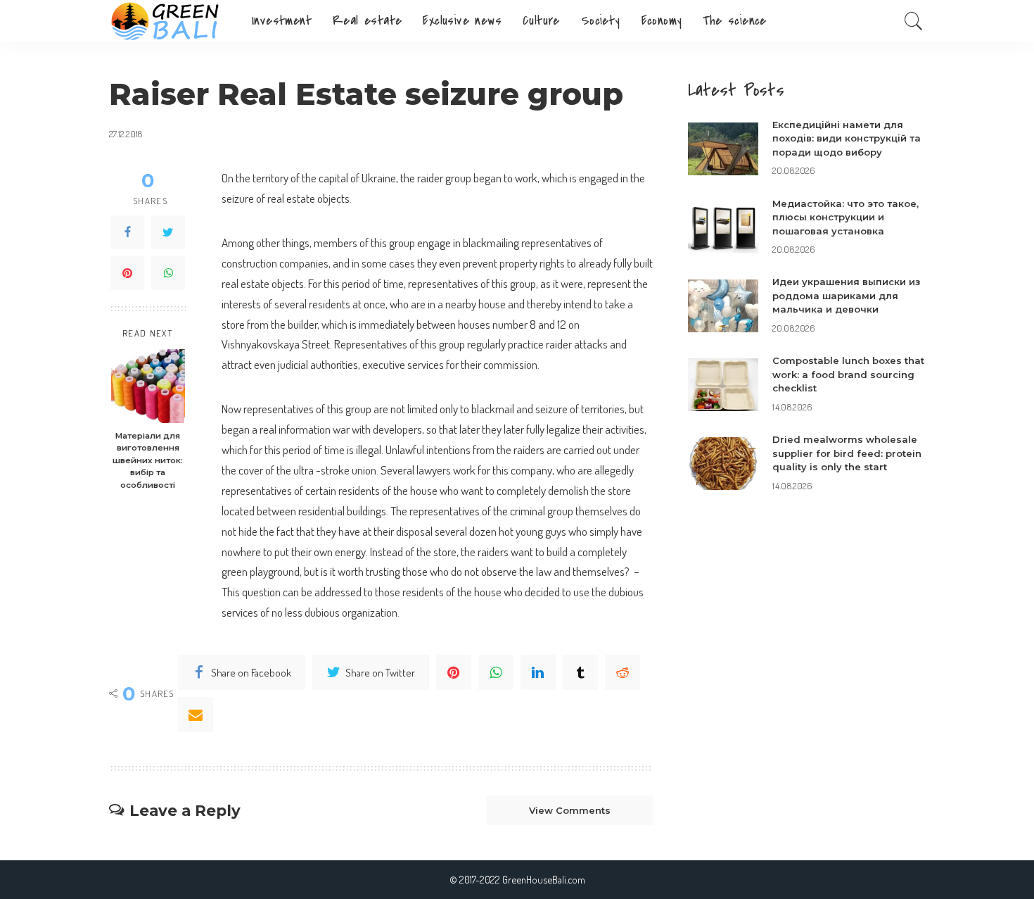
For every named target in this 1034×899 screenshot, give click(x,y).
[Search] (913, 21)
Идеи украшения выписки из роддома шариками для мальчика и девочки (846, 295)
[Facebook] (127, 232)
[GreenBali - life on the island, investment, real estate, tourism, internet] (170, 21)
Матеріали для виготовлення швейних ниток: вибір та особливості (148, 460)
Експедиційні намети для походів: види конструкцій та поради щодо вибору (846, 138)
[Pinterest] (127, 273)
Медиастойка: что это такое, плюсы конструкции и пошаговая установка (845, 217)
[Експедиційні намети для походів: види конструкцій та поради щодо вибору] (723, 148)
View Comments (570, 810)
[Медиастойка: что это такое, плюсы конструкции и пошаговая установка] (723, 227)
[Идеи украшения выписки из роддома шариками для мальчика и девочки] (723, 305)
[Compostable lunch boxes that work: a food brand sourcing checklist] (723, 384)
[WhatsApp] (168, 273)
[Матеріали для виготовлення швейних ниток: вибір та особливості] (148, 386)
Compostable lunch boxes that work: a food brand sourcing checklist (848, 374)
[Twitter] (168, 232)
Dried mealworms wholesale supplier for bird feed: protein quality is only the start (846, 453)
